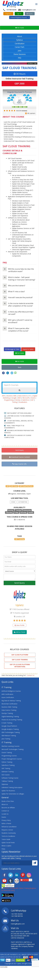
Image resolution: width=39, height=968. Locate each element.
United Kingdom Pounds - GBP (20, 17)
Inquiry (30, 13)
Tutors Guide (6, 839)
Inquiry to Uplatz (28, 349)
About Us (5, 804)
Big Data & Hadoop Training (11, 701)
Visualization (23, 402)
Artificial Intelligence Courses (11, 691)
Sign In (19, 13)
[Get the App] (8, 895)
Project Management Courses (12, 759)
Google (13, 398)
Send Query (19, 583)
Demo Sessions (20, 54)
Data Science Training (9, 710)
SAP (32, 400)
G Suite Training (7, 723)
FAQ (19, 58)
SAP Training (6, 768)
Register (8, 13)
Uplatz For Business (8, 791)
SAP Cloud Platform (26, 486)
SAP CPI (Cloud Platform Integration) (20, 665)
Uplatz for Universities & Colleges (13, 794)
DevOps (17, 400)
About (19, 36)
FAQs (3, 849)
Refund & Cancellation (9, 827)
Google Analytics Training (10, 729)
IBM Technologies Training (11, 732)
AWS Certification (7, 694)
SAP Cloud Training (19, 68)
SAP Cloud (14, 486)
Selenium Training (8, 772)
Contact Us (30, 675)
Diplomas (5, 784)
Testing (14, 402)
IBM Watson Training (9, 736)
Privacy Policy (6, 820)
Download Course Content (20, 457)
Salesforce (25, 400)
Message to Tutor (13, 349)
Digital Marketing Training (10, 716)
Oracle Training (7, 752)
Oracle (33, 398)
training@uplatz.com (28, 10)
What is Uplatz (6, 846)
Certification (19, 43)
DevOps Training (7, 713)
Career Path (19, 47)
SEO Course (6, 775)
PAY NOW (20, 28)
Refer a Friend (6, 823)
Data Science (22, 396)
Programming (8, 400)
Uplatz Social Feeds (8, 843)
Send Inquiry (19, 450)
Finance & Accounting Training (12, 720)
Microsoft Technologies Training (12, 749)
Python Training (7, 762)
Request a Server (7, 830)
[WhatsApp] (15, 372)
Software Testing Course (10, 778)
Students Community (9, 833)
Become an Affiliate (8, 808)
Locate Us (5, 814)
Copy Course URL (20, 464)
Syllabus (19, 40)
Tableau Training (7, 781)
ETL (30, 396)
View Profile (20, 625)
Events (4, 817)
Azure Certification (8, 697)
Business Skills (11, 396)
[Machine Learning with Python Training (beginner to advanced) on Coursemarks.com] (19, 889)
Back (19, 367)
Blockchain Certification (9, 704)
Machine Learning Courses (10, 746)
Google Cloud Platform (9, 726)
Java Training (6, 739)
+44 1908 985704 (17, 916)
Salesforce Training (8, 765)
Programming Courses (9, 756)
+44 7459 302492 (11, 10)
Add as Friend (20, 632)
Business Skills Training (9, 707)
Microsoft (25, 398)
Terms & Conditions (8, 836)
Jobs (19, 50)
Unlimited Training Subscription (12, 787)
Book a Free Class (8, 801)
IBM (19, 398)
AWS (3, 396)
